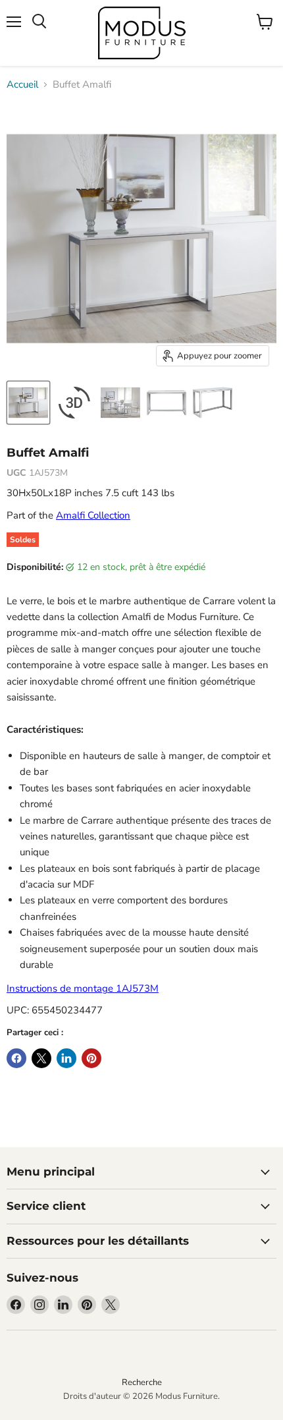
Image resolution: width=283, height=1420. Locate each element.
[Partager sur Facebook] (16, 1058)
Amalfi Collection (93, 515)
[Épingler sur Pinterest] (91, 1058)
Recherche (142, 1382)
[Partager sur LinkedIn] (66, 1058)
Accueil (22, 84)
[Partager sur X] (41, 1058)
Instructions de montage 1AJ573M (83, 988)
